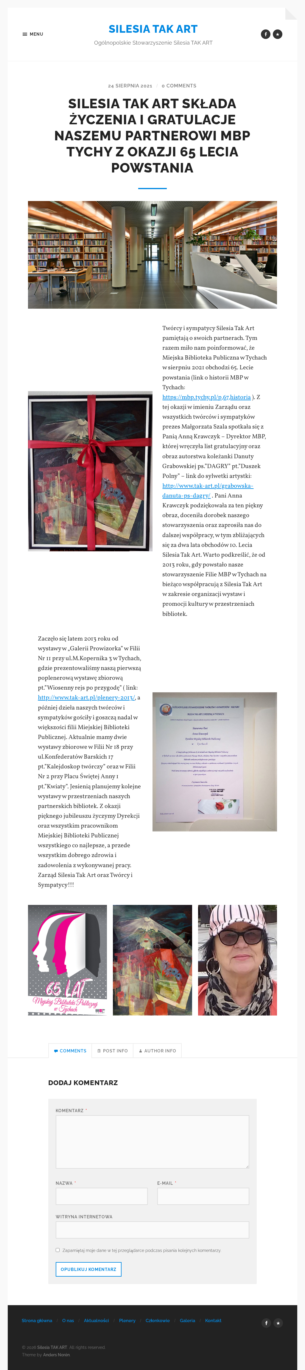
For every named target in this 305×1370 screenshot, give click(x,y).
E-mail (167, 1183)
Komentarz (71, 1110)
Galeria (187, 1320)
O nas (68, 1320)
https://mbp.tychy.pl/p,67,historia (206, 397)
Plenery (127, 1320)
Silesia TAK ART (153, 29)
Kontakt (213, 1320)
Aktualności (96, 1320)
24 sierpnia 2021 (130, 86)
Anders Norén (56, 1354)
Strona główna (37, 1320)
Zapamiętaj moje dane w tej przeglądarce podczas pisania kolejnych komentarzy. (142, 1250)
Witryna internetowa (84, 1216)
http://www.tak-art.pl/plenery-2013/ (86, 697)
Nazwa (66, 1183)
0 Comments (179, 86)
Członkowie (158, 1320)
